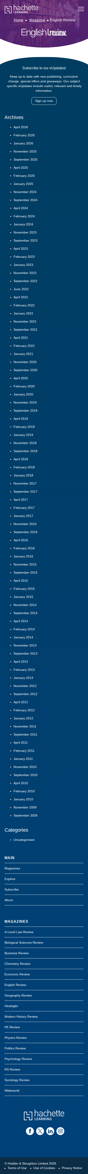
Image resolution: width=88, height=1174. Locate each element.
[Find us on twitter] (40, 1131)
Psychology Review (18, 1059)
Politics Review (15, 1048)
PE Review (12, 1027)
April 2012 (21, 702)
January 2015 (23, 597)
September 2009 (25, 815)
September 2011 (25, 734)
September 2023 (25, 240)
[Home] (21, 8)
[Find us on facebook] (30, 1131)
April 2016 (21, 540)
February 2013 (24, 669)
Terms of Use (17, 1168)
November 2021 (25, 321)
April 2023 (21, 248)
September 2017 (25, 491)
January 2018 (23, 475)
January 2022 (23, 313)
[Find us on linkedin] (50, 1131)
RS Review (12, 1069)
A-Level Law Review (19, 932)
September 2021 (25, 329)
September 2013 (25, 653)
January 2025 (23, 184)
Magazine (37, 20)
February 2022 (24, 305)
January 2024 (23, 224)
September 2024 (25, 200)
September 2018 (25, 451)
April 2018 (21, 459)
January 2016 (23, 556)
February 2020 (24, 386)
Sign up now (44, 101)
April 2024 (21, 208)
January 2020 (23, 394)
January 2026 (23, 143)
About (9, 900)
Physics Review (16, 1037)
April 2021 (21, 337)
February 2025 (24, 175)
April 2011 (21, 742)
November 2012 (25, 686)
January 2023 (23, 265)
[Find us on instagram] (60, 1131)
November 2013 (25, 645)
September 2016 (25, 532)
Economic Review (17, 974)
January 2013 (23, 678)
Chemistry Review (17, 963)
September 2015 (25, 572)
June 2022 (21, 289)
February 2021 (24, 346)
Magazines (12, 868)
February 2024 (24, 216)
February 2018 (24, 467)
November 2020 (25, 362)
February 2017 (24, 508)
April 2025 (21, 167)
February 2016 (24, 548)
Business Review (17, 953)
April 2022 (21, 297)
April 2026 (21, 127)
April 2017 (21, 499)
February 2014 (24, 629)
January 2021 (23, 354)
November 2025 (25, 151)
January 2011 (23, 759)
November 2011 (25, 726)
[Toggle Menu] (80, 8)
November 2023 (25, 232)
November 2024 (25, 192)
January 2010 (23, 799)
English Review (15, 985)
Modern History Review (21, 1016)
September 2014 (25, 613)
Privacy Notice (72, 1168)
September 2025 (25, 159)
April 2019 (21, 418)
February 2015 (24, 588)
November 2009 (25, 807)
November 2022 (25, 273)
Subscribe (12, 889)
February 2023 (24, 256)
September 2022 (25, 281)
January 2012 (23, 718)
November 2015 (25, 564)
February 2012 (24, 710)
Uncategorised (24, 840)
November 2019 (25, 402)
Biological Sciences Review (24, 942)
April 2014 (21, 621)
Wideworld (12, 1090)
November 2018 (25, 443)
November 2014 (25, 605)
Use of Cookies (44, 1168)
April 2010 (21, 783)
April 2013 (21, 661)
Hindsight (11, 1006)
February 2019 (24, 427)
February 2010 (24, 791)
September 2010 (25, 775)
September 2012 (25, 694)
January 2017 (23, 516)
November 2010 (25, 767)
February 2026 (24, 135)
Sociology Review (17, 1080)
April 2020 (21, 378)
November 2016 (25, 524)
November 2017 (25, 483)
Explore (10, 879)
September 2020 (25, 370)
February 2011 (24, 750)
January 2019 (23, 435)
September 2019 (25, 410)
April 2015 (21, 580)
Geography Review (18, 995)
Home (18, 20)
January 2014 (23, 637)
